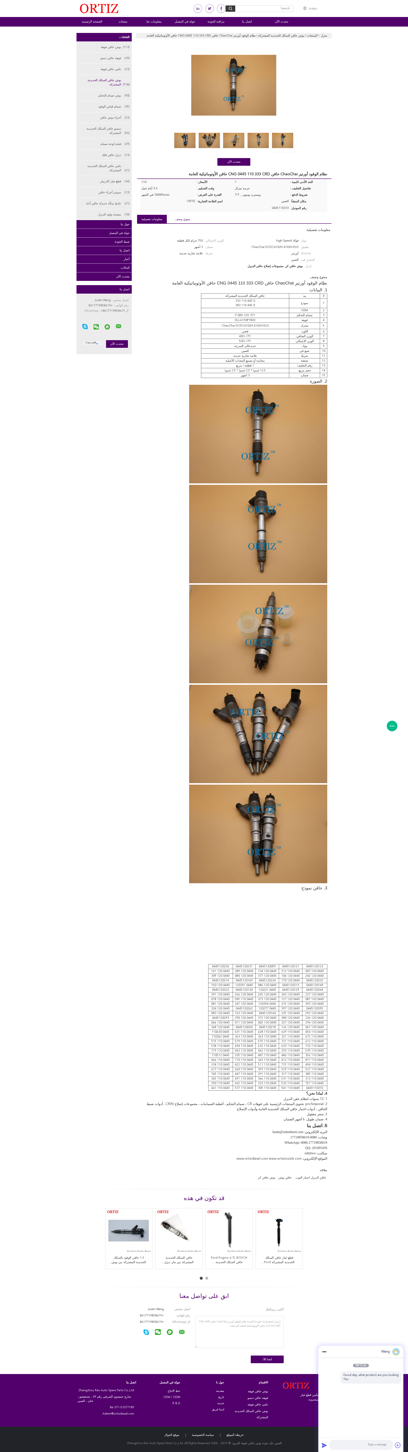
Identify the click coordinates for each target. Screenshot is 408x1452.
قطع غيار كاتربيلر (115, 181)
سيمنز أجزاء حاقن (114, 192)
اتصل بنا (247, 21)
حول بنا (125, 224)
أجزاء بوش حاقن (115, 117)
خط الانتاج (174, 1391)
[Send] (324, 1445)
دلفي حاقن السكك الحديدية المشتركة (108, 168)
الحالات (125, 267)
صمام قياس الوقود (114, 106)
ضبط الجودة (122, 241)
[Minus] (324, 1351)
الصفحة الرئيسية (92, 21)
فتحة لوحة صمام (115, 144)
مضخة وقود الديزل (114, 214)
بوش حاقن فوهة (115, 47)
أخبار (127, 259)
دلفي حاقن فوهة (115, 69)
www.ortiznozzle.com (285, 1158)
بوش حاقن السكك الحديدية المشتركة (109, 82)
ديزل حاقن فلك (116, 155)
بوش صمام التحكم (114, 95)
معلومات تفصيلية (152, 219)
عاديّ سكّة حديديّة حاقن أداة (108, 203)
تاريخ (221, 1397)
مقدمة (220, 1391)
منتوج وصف (182, 219)
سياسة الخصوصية (203, 1435)
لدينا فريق (218, 1409)
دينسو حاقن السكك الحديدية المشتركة (108, 130)
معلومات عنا (154, 21)
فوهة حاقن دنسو (115, 58)
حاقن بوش (285, 1177)
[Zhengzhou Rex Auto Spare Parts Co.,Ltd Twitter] (209, 8)
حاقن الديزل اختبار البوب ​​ (310, 1177)
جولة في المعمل (185, 21)
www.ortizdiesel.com (252, 1158)
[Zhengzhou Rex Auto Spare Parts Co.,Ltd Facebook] (221, 8)
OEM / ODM (171, 1397)
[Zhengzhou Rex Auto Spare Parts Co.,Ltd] (119, 326)
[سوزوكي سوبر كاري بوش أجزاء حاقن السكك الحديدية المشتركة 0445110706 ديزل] (279, 1231)
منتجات (123, 21)
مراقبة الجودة (216, 21)
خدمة (220, 1403)
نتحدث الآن (281, 21)
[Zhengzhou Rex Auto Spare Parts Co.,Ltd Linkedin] (198, 8)
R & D (176, 1403)
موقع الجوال (171, 1435)
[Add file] (398, 1445)
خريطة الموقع (235, 1435)
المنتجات (124, 37)
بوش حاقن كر (266, 1177)
